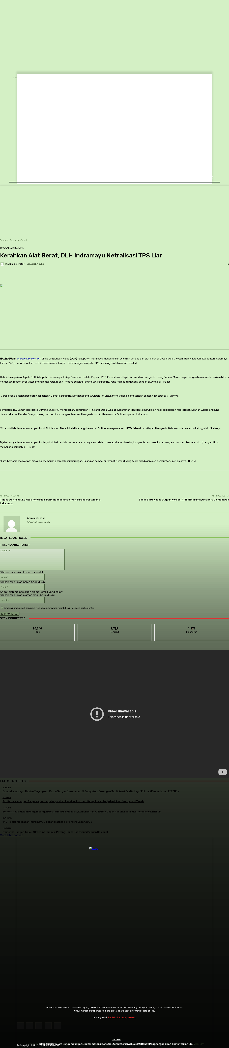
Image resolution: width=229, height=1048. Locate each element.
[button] (212, 178)
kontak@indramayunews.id (122, 1017)
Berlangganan (192, 626)
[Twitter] (48, 1025)
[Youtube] (57, 1025)
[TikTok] (38, 1025)
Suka (37, 626)
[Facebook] (20, 1025)
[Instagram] (29, 1025)
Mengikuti (114, 626)
